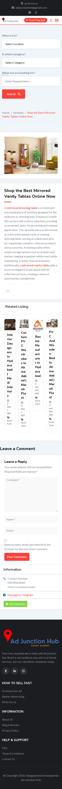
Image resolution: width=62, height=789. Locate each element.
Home (5, 112)
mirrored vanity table (35, 265)
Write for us (9, 702)
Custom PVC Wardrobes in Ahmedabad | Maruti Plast (24, 365)
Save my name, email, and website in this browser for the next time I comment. (27, 547)
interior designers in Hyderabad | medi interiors (10, 365)
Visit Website (17, 603)
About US (7, 719)
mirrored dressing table (22, 207)
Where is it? (9, 35)
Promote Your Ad (12, 691)
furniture (18, 112)
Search (11, 94)
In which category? (14, 54)
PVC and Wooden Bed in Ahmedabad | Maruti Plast (52, 364)
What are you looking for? (18, 72)
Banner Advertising (13, 696)
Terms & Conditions (13, 753)
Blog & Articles (10, 725)
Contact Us (8, 759)
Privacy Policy (10, 730)
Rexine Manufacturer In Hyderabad (38, 356)
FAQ (4, 747)
